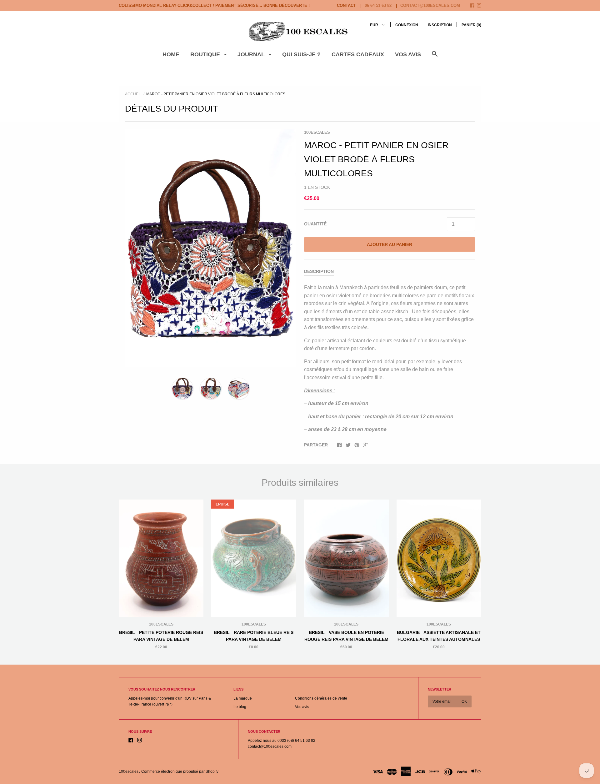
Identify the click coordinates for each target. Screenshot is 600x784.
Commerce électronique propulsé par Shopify (179, 771)
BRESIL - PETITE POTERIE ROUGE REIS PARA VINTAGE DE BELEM (161, 636)
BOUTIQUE (206, 54)
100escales (317, 132)
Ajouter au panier (389, 244)
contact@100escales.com (430, 5)
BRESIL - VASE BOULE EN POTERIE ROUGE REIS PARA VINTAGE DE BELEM (346, 636)
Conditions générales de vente (321, 698)
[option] (210, 248)
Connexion (406, 25)
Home (170, 54)
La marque (242, 698)
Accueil (133, 94)
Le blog (239, 707)
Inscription (440, 25)
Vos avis (302, 707)
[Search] (435, 57)
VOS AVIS (408, 54)
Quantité (315, 223)
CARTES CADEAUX (358, 54)
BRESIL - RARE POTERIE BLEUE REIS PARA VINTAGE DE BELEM (253, 636)
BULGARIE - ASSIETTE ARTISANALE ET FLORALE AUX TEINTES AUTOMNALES (439, 636)
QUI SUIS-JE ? (301, 54)
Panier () (471, 25)
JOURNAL (252, 54)
